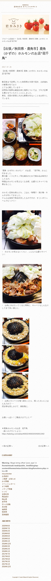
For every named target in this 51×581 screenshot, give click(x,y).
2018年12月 (6, 544)
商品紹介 (5, 497)
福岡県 (4, 509)
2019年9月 (6, 533)
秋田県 (4, 512)
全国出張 (5, 494)
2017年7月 (6, 554)
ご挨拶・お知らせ (9, 479)
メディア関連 (7, 489)
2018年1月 (6, 551)
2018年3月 (6, 546)
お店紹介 (5, 476)
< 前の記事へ (7, 446)
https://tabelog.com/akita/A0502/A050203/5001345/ (23, 434)
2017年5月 (6, 559)
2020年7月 (6, 528)
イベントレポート (9, 484)
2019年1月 (6, 541)
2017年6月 (6, 556)
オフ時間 (5, 486)
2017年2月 (6, 561)
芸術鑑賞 (5, 515)
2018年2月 (6, 549)
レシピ (4, 491)
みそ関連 (5, 481)
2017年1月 (6, 564)
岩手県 (4, 502)
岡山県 (4, 499)
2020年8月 (6, 526)
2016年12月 (6, 567)
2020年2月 (6, 531)
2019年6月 (6, 536)
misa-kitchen (7, 474)
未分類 (4, 507)
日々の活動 (6, 504)
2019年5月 (6, 539)
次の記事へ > (43, 446)
